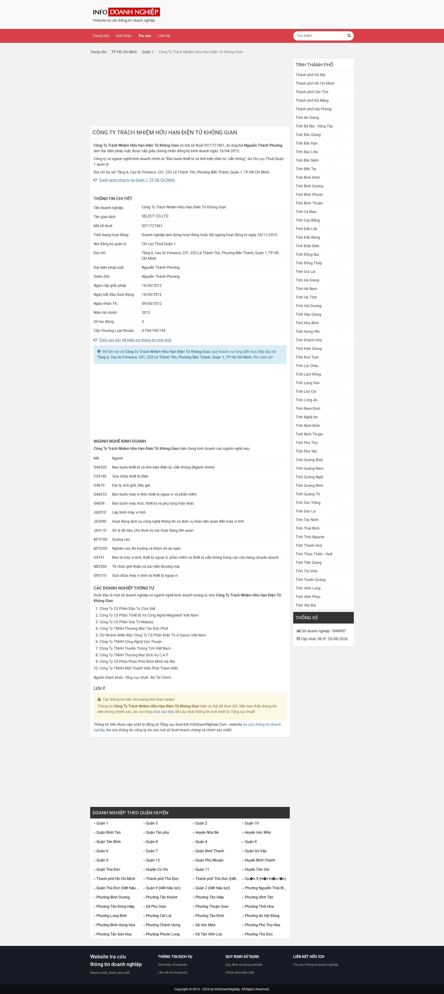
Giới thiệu (123, 36)
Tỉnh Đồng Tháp (309, 263)
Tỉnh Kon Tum (307, 357)
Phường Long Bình (110, 916)
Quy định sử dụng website (243, 964)
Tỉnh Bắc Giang (308, 135)
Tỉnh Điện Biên (307, 246)
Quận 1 (101, 823)
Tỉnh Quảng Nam (310, 468)
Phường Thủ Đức (257, 934)
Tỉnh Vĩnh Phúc (308, 597)
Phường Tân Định (208, 916)
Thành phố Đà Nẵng (312, 100)
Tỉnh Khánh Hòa (309, 340)
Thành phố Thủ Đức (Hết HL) (216, 879)
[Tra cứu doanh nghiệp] (127, 14)
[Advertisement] (190, 91)
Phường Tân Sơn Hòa (113, 934)
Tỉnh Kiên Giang (309, 348)
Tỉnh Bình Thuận (309, 203)
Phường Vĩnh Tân (257, 897)
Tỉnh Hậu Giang (308, 314)
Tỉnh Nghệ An (307, 417)
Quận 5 (101, 860)
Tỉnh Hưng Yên (308, 331)
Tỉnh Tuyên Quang (311, 579)
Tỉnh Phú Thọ (307, 443)
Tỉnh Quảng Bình (309, 460)
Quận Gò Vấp (254, 851)
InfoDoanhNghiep (227, 989)
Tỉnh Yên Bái (306, 605)
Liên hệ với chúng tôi (172, 972)
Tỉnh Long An (307, 400)
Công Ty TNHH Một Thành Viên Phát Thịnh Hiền (138, 668)
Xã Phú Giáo (154, 906)
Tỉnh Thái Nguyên (310, 537)
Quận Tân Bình (107, 842)
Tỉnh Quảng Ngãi (309, 477)
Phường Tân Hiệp (208, 897)
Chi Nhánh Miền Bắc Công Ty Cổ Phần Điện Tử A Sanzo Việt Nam (152, 635)
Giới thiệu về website (172, 964)
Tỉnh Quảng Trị (308, 494)
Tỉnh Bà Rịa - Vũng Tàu (314, 126)
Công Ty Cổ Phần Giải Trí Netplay (126, 622)
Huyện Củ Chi (155, 869)
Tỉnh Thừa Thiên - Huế (314, 554)
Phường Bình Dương (112, 897)
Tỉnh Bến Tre (306, 169)
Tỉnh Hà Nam (306, 289)
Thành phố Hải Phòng (313, 109)
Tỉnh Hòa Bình (307, 323)
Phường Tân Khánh (160, 897)
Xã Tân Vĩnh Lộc (207, 934)
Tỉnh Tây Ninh (307, 520)
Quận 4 (200, 842)
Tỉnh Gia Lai (305, 271)
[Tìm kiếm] (349, 35)
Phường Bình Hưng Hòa (114, 925)
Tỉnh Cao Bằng (308, 220)
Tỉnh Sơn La (305, 511)
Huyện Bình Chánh (258, 860)
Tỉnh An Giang (307, 117)
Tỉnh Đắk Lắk (306, 229)
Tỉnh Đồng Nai (307, 254)
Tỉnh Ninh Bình (308, 425)
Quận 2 (200, 823)
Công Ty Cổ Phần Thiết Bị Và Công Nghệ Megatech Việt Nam (148, 615)
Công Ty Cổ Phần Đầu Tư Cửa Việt (127, 608)
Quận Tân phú (156, 832)
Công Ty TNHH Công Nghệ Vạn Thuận (130, 641)
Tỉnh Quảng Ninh (309, 485)
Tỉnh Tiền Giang (309, 562)
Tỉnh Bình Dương (309, 186)
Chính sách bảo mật (239, 972)
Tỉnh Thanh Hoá (309, 545)
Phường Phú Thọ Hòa (261, 925)
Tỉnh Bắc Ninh (307, 160)
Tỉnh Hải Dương (308, 306)
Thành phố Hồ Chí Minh (114, 879)
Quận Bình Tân (107, 832)
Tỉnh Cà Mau (306, 212)
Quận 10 (250, 823)
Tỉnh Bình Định (308, 177)
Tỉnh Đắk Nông (308, 237)
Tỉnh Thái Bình (308, 528)
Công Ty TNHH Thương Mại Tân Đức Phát (133, 628)
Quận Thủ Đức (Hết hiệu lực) (117, 888)
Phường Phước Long (161, 934)
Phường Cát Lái (157, 916)
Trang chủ (100, 36)
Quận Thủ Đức (107, 869)
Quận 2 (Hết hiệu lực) (211, 888)
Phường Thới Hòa (258, 906)
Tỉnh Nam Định (308, 408)
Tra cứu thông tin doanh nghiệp (315, 964)
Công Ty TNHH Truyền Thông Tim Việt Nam (135, 648)
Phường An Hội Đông (260, 916)
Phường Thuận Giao (210, 906)
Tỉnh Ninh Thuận (309, 434)
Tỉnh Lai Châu (307, 366)
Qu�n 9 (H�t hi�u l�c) (264, 879)
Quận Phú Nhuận (208, 860)
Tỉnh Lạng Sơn (308, 383)
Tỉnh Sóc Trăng (308, 502)
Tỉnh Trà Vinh (307, 571)
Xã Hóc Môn (204, 925)
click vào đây (163, 712)
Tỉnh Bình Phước (309, 194)
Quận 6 (101, 851)
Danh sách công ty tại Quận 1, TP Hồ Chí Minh (137, 180)
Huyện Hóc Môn (256, 832)
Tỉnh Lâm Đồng (308, 374)
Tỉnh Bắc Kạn (307, 143)
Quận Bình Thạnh (208, 851)
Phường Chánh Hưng (161, 925)
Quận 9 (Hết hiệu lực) (162, 888)
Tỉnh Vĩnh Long (308, 588)
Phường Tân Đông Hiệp (114, 906)
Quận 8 (150, 842)
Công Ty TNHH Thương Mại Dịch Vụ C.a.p (133, 655)
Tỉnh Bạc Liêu (307, 152)
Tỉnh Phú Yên (306, 451)
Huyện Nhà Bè (206, 832)
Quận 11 (201, 869)
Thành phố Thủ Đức (161, 879)
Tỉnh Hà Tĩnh (306, 297)
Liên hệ (164, 36)
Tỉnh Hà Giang (307, 280)
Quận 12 (151, 860)
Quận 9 (249, 842)
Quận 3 (150, 823)
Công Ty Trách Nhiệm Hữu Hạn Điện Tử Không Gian (167, 351)
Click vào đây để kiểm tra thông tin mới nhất (135, 340)
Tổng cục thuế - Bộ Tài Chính (148, 677)
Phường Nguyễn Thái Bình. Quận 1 (265, 888)
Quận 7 (150, 851)
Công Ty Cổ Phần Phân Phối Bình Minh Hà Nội (137, 661)
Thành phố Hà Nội (310, 75)
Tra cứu (144, 36)
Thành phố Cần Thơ (312, 92)
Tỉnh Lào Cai (306, 391)
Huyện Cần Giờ (255, 869)
